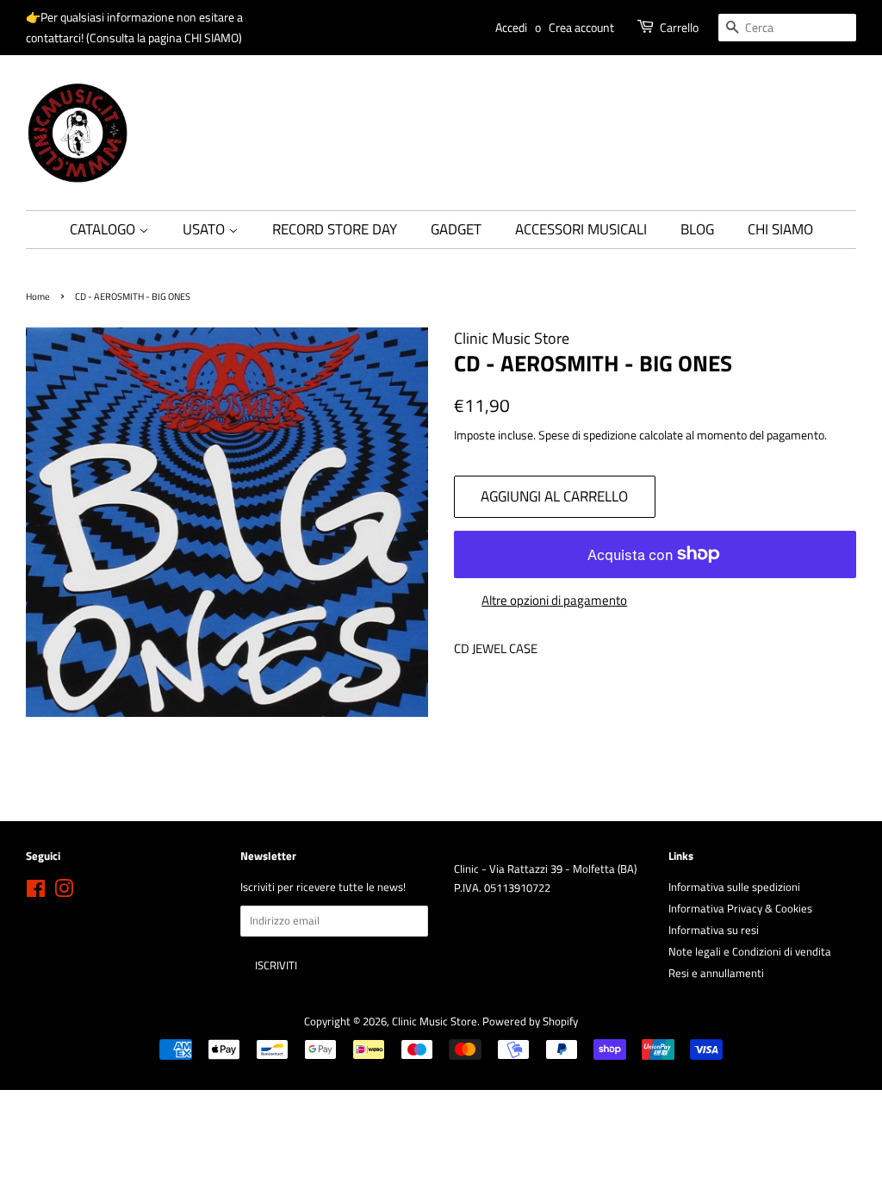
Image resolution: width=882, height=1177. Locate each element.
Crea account (581, 27)
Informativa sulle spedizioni (734, 887)
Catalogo (104, 229)
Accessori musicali (581, 229)
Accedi (511, 27)
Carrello (679, 27)
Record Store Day (334, 229)
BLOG (697, 229)
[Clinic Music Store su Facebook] (36, 892)
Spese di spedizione (587, 435)
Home (38, 296)
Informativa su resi (713, 930)
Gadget (456, 229)
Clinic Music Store (434, 1021)
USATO (205, 229)
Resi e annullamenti (716, 973)
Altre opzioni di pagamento (554, 600)
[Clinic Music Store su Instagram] (63, 892)
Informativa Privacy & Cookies (740, 908)
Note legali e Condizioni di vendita (749, 951)
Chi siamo (780, 229)
